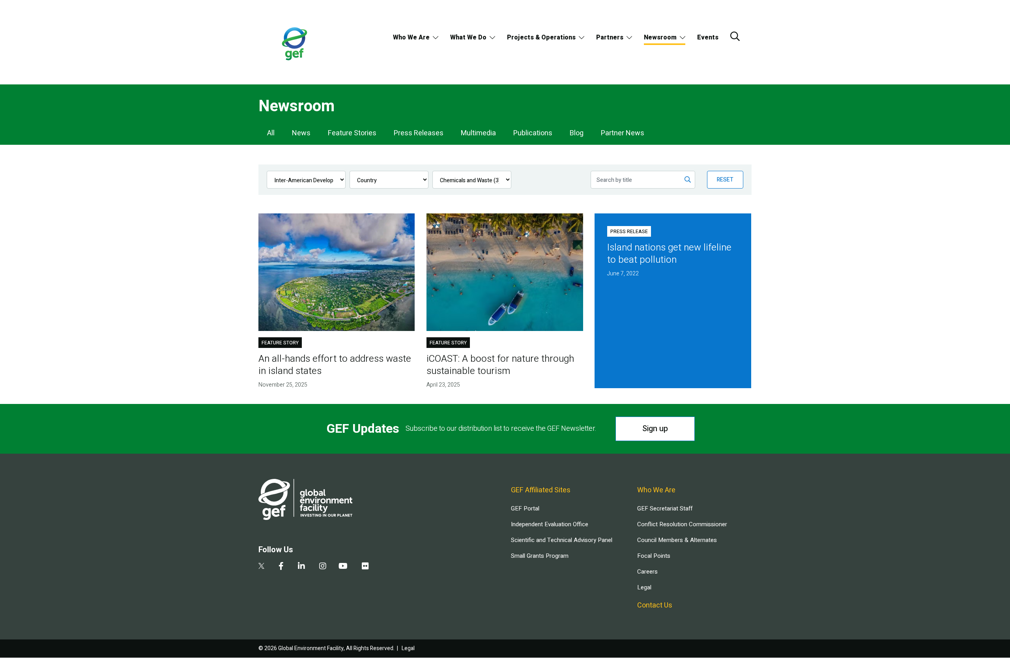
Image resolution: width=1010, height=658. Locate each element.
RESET (725, 180)
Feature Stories (352, 133)
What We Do (468, 37)
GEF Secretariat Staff (664, 508)
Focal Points (653, 555)
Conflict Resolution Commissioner (682, 524)
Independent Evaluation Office (549, 524)
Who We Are (411, 37)
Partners (609, 37)
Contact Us (654, 605)
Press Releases (418, 133)
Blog (577, 133)
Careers (647, 571)
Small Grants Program (540, 555)
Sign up (655, 428)
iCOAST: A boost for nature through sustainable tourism (500, 365)
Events (707, 37)
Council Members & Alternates (677, 540)
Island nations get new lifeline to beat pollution (669, 254)
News (301, 133)
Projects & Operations (541, 37)
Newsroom (660, 37)
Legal (644, 587)
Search (735, 36)
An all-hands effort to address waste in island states (334, 365)
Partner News (622, 133)
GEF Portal (525, 508)
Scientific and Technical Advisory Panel (561, 540)
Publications (532, 133)
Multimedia (478, 133)
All (271, 133)
